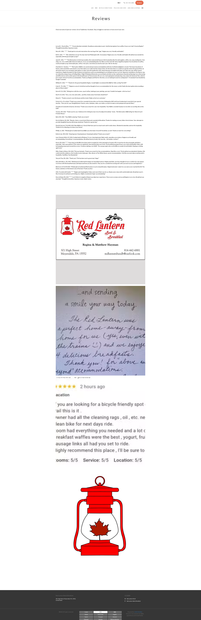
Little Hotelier (138, 612)
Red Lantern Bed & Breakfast (134, 601)
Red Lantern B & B (131, 598)
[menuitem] (92, 7)
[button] (142, 7)
